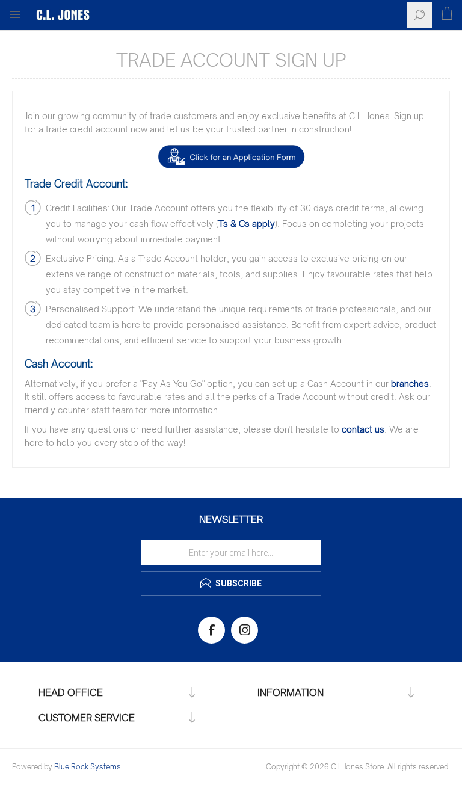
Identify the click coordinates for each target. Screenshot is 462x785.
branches (410, 383)
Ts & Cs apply (246, 223)
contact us (363, 429)
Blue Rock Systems (87, 766)
